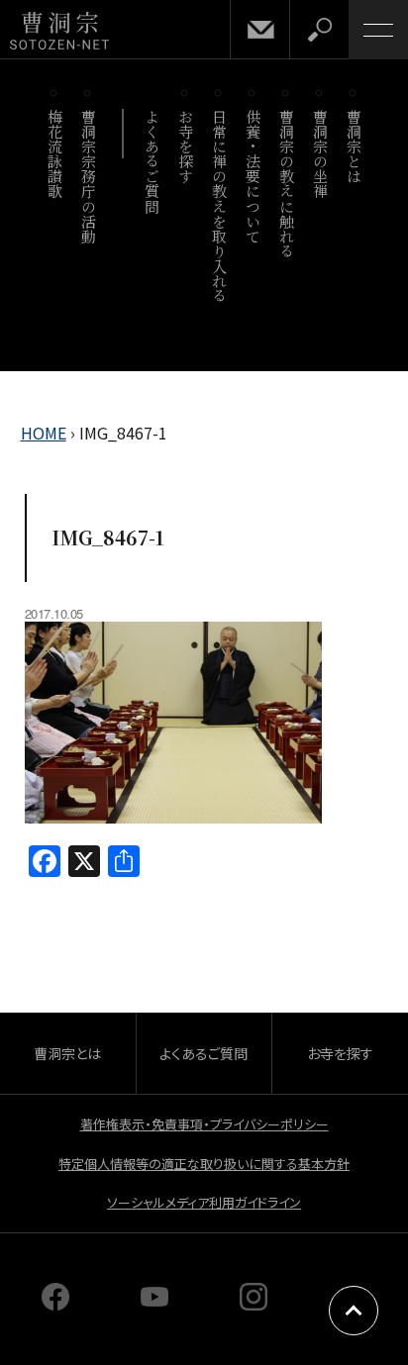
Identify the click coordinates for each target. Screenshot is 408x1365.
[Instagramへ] (253, 1304)
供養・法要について (253, 176)
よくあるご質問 (152, 161)
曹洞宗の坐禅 (320, 154)
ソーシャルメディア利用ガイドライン (204, 1202)
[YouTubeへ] (154, 1304)
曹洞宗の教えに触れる (286, 183)
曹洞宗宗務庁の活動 (88, 176)
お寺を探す (185, 146)
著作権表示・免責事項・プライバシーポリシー (204, 1124)
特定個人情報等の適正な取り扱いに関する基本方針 (204, 1163)
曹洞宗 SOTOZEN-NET (59, 31)
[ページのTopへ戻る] (353, 1310)
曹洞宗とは (354, 146)
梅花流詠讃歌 (55, 154)
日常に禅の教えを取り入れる (219, 206)
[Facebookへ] (55, 1304)
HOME (43, 432)
